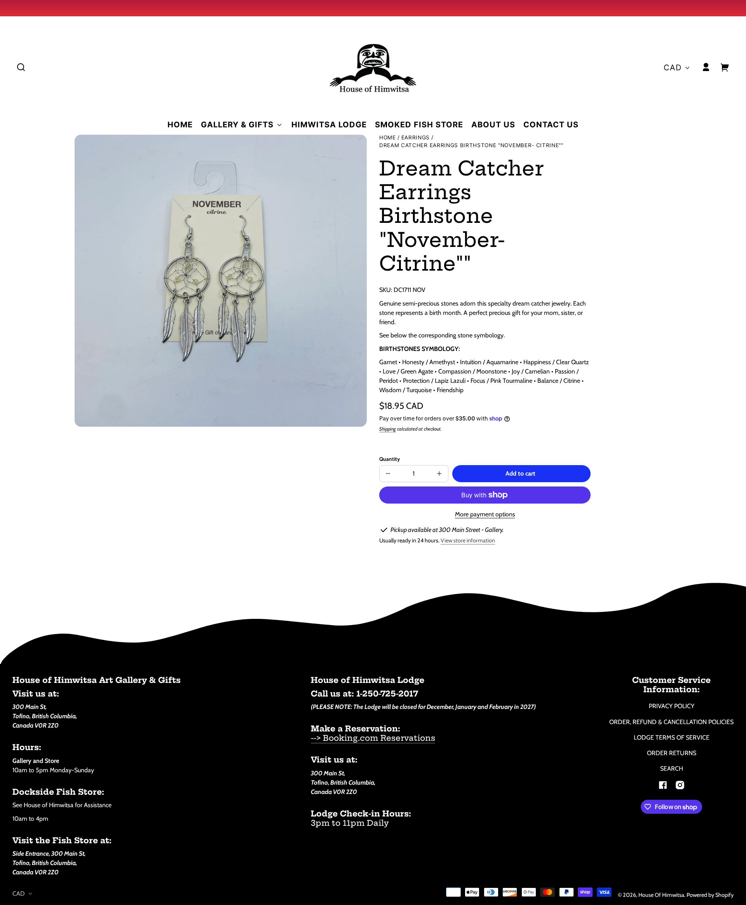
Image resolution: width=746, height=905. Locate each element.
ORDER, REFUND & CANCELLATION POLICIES (671, 722)
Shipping (387, 429)
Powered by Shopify (710, 894)
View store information (468, 540)
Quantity (389, 459)
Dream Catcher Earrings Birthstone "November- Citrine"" (471, 145)
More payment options (485, 514)
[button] (21, 67)
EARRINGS (415, 138)
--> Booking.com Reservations (373, 738)
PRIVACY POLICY (671, 706)
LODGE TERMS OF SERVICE (671, 737)
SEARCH (671, 768)
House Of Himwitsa (661, 894)
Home (387, 138)
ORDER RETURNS (671, 753)
